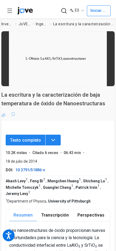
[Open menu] (9, 10)
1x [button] (95, 79)
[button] (109, 37)
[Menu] (53, 140)
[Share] (3, 114)
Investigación (7, 24)
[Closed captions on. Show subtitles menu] (105, 79)
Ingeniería (41, 24)
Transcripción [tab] (55, 215)
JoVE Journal (24, 24)
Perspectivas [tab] (90, 215)
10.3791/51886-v (30, 170)
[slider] (36, 79)
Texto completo (25, 140)
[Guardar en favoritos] (13, 114)
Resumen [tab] (23, 215)
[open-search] (64, 11)
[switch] (67, 79)
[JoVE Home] (25, 11)
